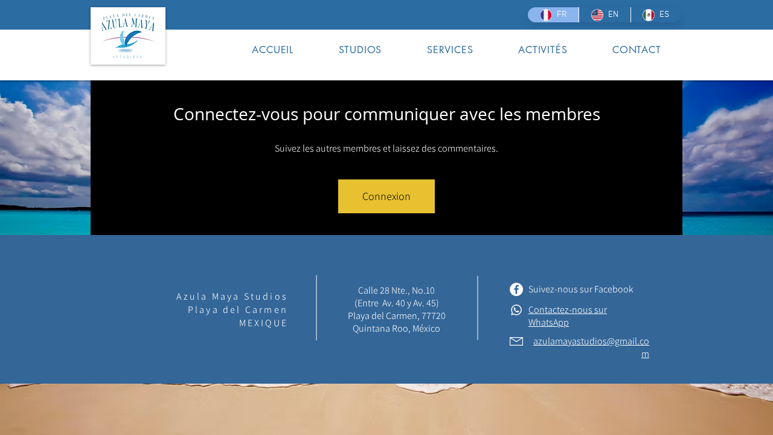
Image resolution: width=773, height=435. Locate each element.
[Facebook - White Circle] (516, 289)
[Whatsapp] (516, 310)
